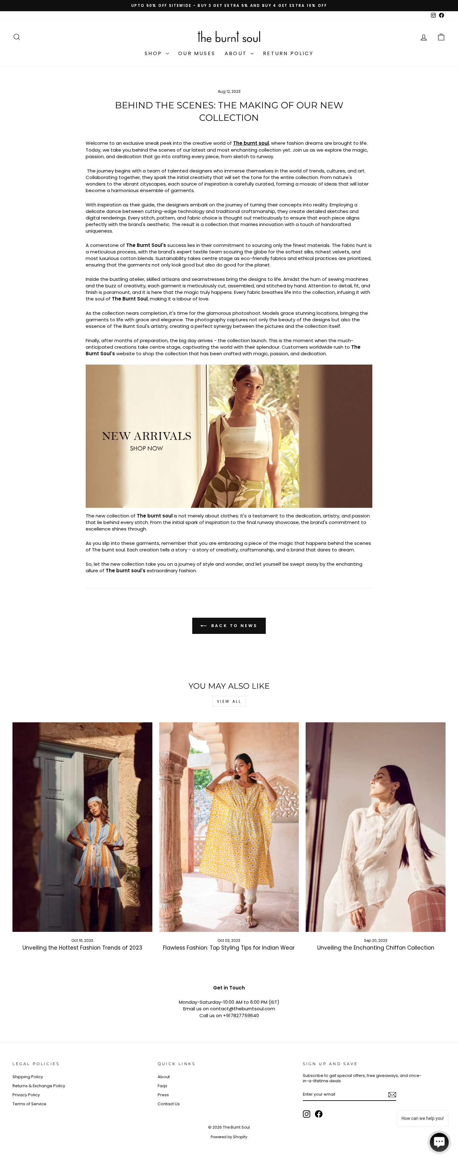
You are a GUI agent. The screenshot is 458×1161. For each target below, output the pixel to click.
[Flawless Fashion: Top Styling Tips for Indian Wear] (229, 827)
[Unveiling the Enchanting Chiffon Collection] (376, 827)
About (237, 53)
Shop (154, 53)
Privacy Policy (26, 1094)
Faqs (162, 1085)
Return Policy (288, 53)
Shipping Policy (27, 1076)
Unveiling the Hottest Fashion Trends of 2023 (82, 947)
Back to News (233, 625)
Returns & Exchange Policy (38, 1085)
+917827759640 (241, 1015)
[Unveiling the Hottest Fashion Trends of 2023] (82, 827)
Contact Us (169, 1104)
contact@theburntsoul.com (242, 1008)
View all (229, 701)
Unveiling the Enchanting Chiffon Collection (375, 947)
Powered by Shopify (229, 1137)
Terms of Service (29, 1104)
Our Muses (196, 53)
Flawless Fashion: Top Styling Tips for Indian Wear (229, 947)
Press (163, 1094)
